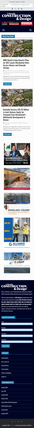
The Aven (20, 72)
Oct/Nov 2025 (4, 410)
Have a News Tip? (5, 362)
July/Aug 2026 (4, 387)
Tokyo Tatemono (25, 72)
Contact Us (3, 377)
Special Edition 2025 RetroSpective (9, 402)
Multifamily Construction (23, 122)
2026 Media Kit (4, 358)
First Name (4, 333)
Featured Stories (5, 365)
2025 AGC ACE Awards (6, 406)
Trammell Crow (6, 73)
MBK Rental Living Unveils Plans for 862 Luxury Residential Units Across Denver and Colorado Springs (16, 63)
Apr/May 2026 (4, 395)
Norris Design (15, 72)
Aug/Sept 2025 (4, 413)
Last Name (3, 339)
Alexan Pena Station (9, 70)
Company (3, 327)
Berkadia (15, 122)
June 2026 (3, 391)
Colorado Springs (16, 70)
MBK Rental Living (24, 70)
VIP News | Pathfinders (6, 373)
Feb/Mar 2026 (4, 398)
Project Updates (4, 369)
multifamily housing (7, 72)
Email (3, 322)
